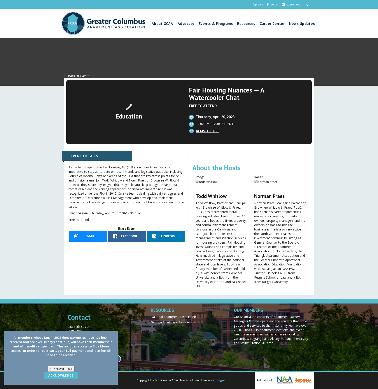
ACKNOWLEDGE (61, 369)
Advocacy (186, 23)
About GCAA (162, 23)
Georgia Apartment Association (173, 322)
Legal (221, 380)
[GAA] (303, 380)
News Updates (302, 23)
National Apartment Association (173, 317)
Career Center (272, 23)
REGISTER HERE (207, 131)
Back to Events (78, 76)
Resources (246, 23)
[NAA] (284, 380)
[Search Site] (307, 4)
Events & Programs (216, 23)
